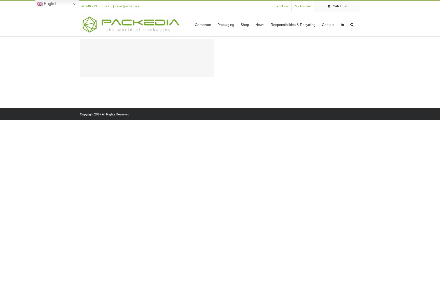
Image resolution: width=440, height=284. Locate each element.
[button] (352, 24)
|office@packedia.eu (127, 6)
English (50, 4)
